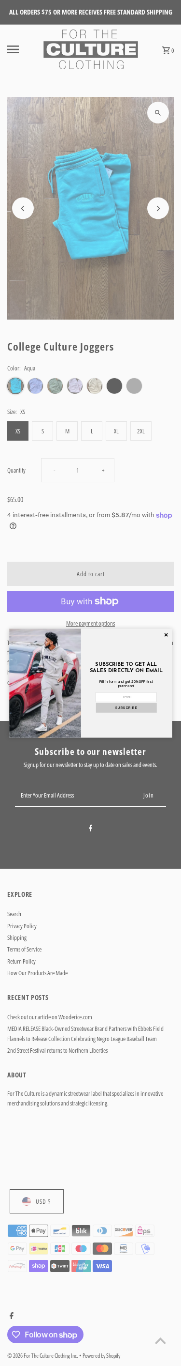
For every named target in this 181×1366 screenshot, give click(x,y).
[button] (126, 707)
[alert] (90, 683)
